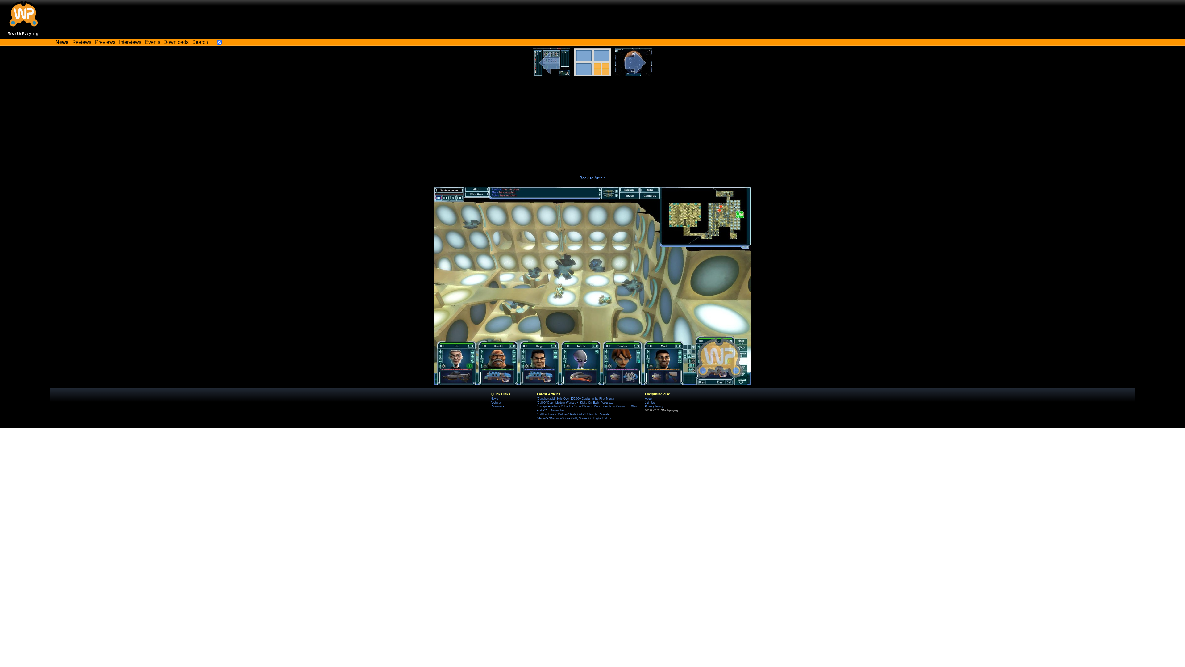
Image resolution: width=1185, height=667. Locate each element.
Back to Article (593, 178)
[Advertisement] (592, 122)
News (494, 398)
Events (152, 42)
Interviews (130, 42)
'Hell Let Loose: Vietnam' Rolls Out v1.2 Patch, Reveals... (574, 414)
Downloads (176, 42)
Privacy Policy (654, 406)
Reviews (81, 42)
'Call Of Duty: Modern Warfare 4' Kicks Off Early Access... (575, 402)
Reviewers (497, 406)
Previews (105, 42)
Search (200, 42)
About (648, 398)
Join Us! (650, 402)
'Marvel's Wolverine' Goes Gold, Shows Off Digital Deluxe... (575, 418)
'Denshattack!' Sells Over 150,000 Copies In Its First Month (575, 398)
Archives (496, 402)
